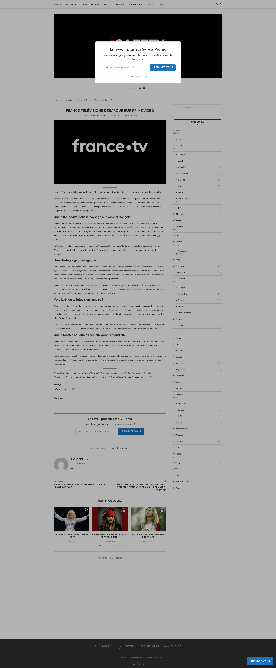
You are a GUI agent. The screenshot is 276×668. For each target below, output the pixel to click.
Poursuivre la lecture (138, 76)
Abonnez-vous (163, 67)
